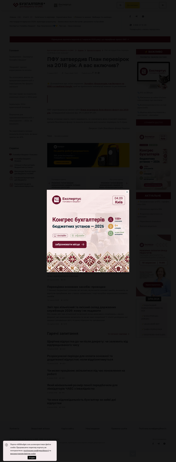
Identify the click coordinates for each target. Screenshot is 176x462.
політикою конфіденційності (36, 450)
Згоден (32, 457)
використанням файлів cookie (23, 453)
